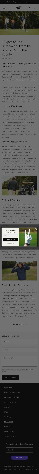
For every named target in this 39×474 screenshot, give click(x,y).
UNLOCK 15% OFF (10, 239)
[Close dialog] (36, 228)
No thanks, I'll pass (10, 243)
